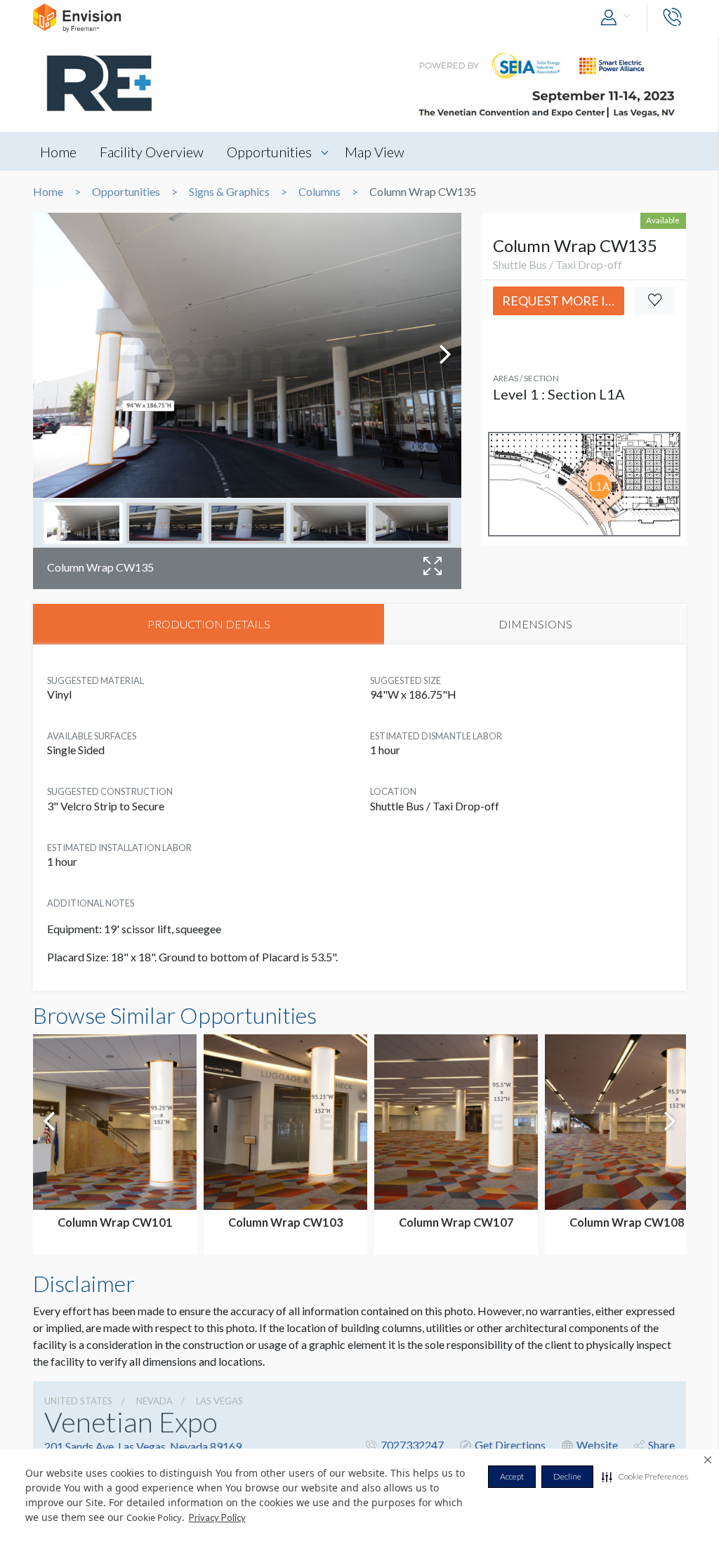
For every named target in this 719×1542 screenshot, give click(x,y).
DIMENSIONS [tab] (535, 624)
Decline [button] (567, 1476)
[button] (645, 1476)
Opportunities (269, 151)
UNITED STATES (78, 1400)
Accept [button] (512, 1476)
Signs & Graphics (229, 191)
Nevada (154, 1400)
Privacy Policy (217, 1517)
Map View (374, 151)
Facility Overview (152, 151)
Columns (319, 191)
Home (58, 151)
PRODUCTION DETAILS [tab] (208, 624)
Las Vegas (219, 1400)
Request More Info (563, 300)
